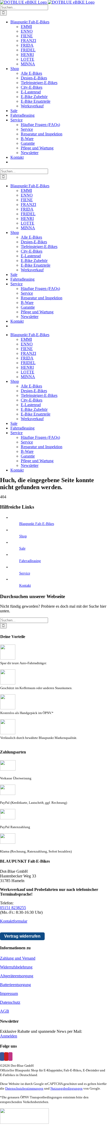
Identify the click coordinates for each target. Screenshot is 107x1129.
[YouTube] (6, 1056)
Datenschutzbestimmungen (24, 1088)
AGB (4, 1011)
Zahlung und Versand (17, 958)
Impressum (9, 993)
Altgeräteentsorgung (16, 976)
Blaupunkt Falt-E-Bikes (36, 524)
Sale (22, 548)
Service (24, 573)
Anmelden (8, 1036)
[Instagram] (10, 1056)
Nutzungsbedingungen (66, 1088)
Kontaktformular (13, 921)
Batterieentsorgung (15, 984)
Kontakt (25, 585)
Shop (23, 536)
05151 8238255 (13, 907)
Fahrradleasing (30, 561)
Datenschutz (10, 1002)
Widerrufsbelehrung (16, 967)
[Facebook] (2, 1056)
